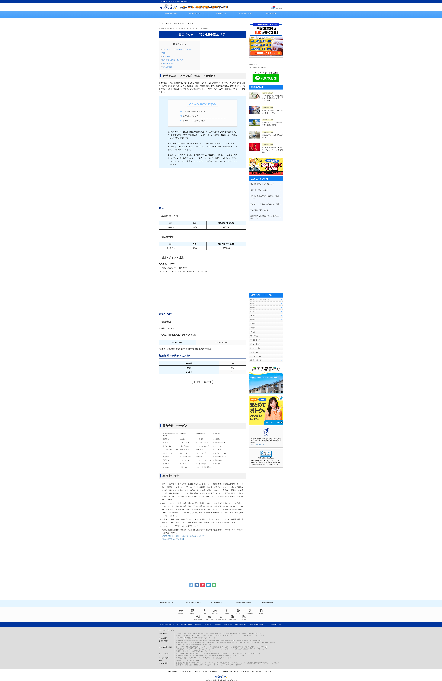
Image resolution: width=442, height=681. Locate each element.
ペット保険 (238, 613)
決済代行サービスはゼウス (184, 665)
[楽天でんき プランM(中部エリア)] (208, 585)
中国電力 (200, 439)
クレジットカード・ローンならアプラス (247, 653)
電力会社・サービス (169, 63)
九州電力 (218, 439)
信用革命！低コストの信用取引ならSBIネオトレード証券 (228, 633)
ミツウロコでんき (203, 446)
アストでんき (184, 442)
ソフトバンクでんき (204, 460)
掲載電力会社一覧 (256, 360)
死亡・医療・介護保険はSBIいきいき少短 (247, 640)
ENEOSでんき (185, 449)
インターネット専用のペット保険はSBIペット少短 (259, 642)
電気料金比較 (249, 613)
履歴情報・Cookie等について (258, 624)
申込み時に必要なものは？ (260, 210)
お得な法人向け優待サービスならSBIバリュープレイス (193, 663)
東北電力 (218, 434)
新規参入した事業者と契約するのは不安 (264, 204)
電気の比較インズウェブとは (169, 624)
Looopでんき (167, 453)
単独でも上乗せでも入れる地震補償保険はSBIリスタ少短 (193, 644)
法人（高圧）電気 (221, 619)
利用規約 (198, 624)
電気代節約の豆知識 (246, 13)
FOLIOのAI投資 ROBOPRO (200, 633)
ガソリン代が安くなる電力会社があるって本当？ (272, 111)
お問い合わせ (228, 624)
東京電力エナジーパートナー (170, 434)
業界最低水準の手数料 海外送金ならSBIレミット (200, 638)
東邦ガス (183, 464)
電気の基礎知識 (270, 13)
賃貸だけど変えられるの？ (260, 190)
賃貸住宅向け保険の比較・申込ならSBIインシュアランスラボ (228, 655)
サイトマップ (208, 624)
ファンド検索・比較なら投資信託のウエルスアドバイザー (194, 647)
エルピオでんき (220, 442)
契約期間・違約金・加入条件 (172, 60)
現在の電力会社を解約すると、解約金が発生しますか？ (264, 217)
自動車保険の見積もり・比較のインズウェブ (220, 653)
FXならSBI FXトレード (254, 633)
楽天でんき (184, 467)
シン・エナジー (185, 460)
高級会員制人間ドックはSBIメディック (188, 658)
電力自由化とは (221, 13)
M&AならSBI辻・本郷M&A (233, 665)
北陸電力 (183, 439)
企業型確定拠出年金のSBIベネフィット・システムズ (263, 663)
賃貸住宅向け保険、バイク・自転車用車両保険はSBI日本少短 (195, 642)
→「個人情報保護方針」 (258, 444)
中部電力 (166, 439)
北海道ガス (218, 464)
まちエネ (166, 467)
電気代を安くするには (196, 13)
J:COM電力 (218, 449)
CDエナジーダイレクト (170, 449)
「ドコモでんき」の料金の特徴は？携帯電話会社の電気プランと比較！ (272, 98)
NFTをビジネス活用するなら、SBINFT (188, 660)
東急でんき (218, 460)
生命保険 (192, 613)
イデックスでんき (221, 453)
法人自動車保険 (198, 619)
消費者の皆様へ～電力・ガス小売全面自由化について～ (183, 536)
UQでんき (183, 453)
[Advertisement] (202, 187)
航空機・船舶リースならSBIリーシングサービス (209, 665)
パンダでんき (184, 446)
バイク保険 (215, 613)
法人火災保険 (209, 619)
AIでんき (166, 442)
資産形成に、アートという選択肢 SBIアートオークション (245, 635)
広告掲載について (276, 624)
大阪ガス (200, 457)
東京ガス (166, 464)
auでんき (218, 446)
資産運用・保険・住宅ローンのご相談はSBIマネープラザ (231, 647)
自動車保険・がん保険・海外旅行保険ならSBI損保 (191, 640)
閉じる (182, 44)
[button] (266, 454)
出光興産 (166, 457)
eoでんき (200, 449)
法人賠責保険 (232, 619)
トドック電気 (201, 464)
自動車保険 (181, 613)
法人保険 (244, 619)
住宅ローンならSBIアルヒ (258, 647)
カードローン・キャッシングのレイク (220, 649)
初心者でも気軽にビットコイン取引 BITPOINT (211, 635)
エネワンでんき (202, 442)
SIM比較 (261, 613)
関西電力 (183, 434)
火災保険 (203, 613)
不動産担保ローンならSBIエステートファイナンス (191, 649)
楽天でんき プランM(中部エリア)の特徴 (177, 49)
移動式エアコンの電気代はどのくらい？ (272, 136)
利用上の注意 (167, 67)
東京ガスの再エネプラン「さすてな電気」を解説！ (272, 124)
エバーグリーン (185, 457)
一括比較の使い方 (171, 13)
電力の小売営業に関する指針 (173, 539)
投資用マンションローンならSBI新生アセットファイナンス (194, 651)
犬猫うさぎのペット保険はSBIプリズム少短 (229, 642)
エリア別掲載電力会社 (204, 467)
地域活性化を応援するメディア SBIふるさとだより (192, 655)
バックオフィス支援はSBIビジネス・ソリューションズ (228, 663)
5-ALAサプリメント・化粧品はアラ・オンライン (217, 658)
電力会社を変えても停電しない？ (262, 184)
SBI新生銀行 (180, 638)
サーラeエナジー (220, 457)
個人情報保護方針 (240, 624)
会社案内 (218, 624)
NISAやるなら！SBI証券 (183, 633)
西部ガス (166, 460)
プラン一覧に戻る (204, 382)
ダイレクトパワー (169, 446)
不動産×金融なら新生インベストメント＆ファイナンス (250, 649)
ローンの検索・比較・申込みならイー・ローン (190, 653)
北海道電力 (201, 434)
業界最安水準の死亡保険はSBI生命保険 (221, 640)
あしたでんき (201, 453)
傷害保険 (226, 613)
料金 (164, 53)
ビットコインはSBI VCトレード (186, 635)
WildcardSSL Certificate (266, 458)
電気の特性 (166, 56)
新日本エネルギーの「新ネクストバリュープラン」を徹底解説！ (272, 149)
